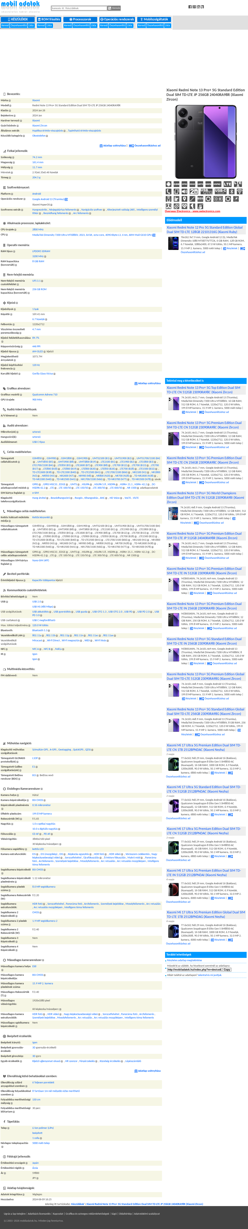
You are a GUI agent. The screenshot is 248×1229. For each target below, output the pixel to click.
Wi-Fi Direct (53, 640)
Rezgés (79, 498)
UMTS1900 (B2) (123, 458)
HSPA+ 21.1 (126, 484)
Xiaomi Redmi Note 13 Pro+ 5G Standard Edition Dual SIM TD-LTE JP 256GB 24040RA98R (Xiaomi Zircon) (144, 1204)
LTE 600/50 (116, 488)
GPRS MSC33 (50, 484)
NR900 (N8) (85, 475)
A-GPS (53, 749)
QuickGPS (78, 749)
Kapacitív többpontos (43, 580)
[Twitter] (203, 7)
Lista (31, 25)
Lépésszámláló (133, 1061)
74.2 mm (37, 157)
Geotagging (64, 749)
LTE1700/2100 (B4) (42, 465)
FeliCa (58, 649)
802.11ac (93, 635)
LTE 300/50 (99, 488)
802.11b (50, 635)
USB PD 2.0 (143, 611)
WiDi (87, 640)
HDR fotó (99, 854)
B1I (34, 775)
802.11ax (108, 635)
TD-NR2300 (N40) (42, 479)
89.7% (35, 338)
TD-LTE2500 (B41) (91, 472)
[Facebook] (191, 7)
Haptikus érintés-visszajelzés (47, 130)
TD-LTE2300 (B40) (66, 472)
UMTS (73, 484)
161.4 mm (37, 162)
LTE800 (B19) (69, 468)
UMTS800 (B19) (87, 461)
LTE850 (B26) (108, 468)
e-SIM (35, 493)
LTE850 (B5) (64, 465)
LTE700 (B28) (127, 468)
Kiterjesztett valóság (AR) (121, 209)
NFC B (47, 649)
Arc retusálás (108, 861)
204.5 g (36, 177)
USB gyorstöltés (62, 611)
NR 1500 (131, 488)
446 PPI (36, 346)
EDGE (62, 484)
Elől (34, 966)
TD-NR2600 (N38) (143, 475)
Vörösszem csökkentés (138, 854)
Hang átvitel (39, 498)
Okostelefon (38, 135)
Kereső (5, 25)
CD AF (35, 834)
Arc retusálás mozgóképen (131, 861)
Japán (35, 1163)
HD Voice (115, 498)
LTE (52, 488)
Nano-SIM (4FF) (40, 560)
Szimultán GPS (40, 749)
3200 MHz (38, 256)
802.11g (64, 635)
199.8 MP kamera (42, 813)
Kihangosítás (91, 498)
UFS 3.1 (36, 280)
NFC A (35, 649)
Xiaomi (36, 100)
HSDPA (111, 484)
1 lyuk (35, 309)
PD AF (47, 834)
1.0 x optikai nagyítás (43, 824)
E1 (33, 766)
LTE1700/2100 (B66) (116, 472)
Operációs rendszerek (119, 19)
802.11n (78, 635)
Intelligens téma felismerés (79, 907)
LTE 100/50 (65, 488)
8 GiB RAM (38, 261)
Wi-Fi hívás (100, 640)
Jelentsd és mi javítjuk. (210, 975)
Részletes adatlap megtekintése (184, 960)
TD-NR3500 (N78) (141, 479)
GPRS (35, 484)
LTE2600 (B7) (83, 465)
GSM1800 (66, 458)
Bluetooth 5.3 (39, 630)
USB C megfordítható (43, 620)
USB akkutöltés (40, 611)
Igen (34, 654)
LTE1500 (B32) (147, 468)
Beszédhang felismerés (55, 213)
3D (33, 1047)
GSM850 (37, 458)
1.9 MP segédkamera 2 (44, 921)
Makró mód (133, 857)
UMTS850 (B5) (45, 461)
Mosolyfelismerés (89, 861)
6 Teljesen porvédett (43, 1082)
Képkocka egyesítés (78, 854)
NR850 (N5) (48, 475)
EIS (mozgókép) (49, 854)
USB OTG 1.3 (99, 611)
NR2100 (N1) (139, 472)
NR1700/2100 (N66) (91, 479)
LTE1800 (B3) (146, 461)
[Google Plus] (195, 7)
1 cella (35, 1138)
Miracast (37, 640)
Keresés (116, 8)
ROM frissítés (51, 19)
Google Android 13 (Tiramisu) (48, 199)
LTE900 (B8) (101, 465)
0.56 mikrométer (41, 805)
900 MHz (37, 399)
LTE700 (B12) (120, 465)
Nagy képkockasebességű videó (81, 1014)
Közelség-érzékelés (110, 1061)
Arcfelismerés (46, 861)
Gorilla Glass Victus (42, 373)
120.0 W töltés (40, 625)
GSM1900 (82, 458)
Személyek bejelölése (66, 861)
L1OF (35, 758)
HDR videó (115, 854)
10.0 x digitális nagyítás (45, 829)
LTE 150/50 (82, 488)
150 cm (36, 1099)
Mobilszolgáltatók (156, 19)
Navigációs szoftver (91, 209)
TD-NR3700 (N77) (117, 479)
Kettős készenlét (41, 517)
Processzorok (82, 19)
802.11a (36, 635)
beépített (37, 1133)
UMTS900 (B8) (66, 461)
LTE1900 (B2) (127, 461)
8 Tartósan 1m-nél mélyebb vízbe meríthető (56, 1091)
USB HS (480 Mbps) (42, 606)
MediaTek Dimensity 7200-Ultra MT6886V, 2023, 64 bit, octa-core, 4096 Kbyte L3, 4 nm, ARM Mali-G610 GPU (92, 235)
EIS (34, 854)
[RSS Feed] (199, 7)
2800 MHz (38, 229)
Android (36, 193)
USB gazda (81, 611)
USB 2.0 (36, 601)
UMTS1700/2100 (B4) (148, 458)
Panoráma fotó (74, 904)
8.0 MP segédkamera (43, 886)
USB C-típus (38, 442)
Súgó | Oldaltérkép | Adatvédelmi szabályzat (135, 1213)
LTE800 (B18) (50, 468)
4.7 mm (36, 329)
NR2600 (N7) (67, 475)
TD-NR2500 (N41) (66, 479)
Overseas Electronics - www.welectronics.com (192, 211)
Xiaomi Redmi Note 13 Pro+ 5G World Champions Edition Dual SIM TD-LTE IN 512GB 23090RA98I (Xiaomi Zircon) (205, 498)
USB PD (128, 611)
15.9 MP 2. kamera (42, 983)
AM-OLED (37, 351)
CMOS (35, 912)
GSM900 (51, 458)
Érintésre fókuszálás (115, 857)
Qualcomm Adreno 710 (44, 394)
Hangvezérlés (39, 209)
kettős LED (38, 849)
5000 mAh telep (41, 1143)
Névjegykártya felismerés (62, 209)
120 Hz (36, 365)
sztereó (36, 432)
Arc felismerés (81, 213)
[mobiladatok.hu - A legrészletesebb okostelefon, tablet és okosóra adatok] (20, 7)
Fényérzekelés (87, 1061)
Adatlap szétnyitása (114, 145)
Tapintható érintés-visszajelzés (84, 130)
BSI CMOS (37, 800)
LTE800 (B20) (89, 468)
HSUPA (85, 484)
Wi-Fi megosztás (70, 640)
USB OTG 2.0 (115, 611)
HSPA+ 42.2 (140, 484)
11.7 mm (37, 167)
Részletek (232, 248)
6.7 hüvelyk (38, 319)
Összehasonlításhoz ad (147, 145)
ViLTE (136, 498)
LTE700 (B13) (139, 465)
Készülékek (19, 19)
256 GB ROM (39, 289)
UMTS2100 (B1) (100, 458)
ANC (102, 498)
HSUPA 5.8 (100, 484)
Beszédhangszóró (60, 498)
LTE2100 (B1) (108, 461)
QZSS (88, 749)
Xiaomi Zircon (39, 125)
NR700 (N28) (122, 475)
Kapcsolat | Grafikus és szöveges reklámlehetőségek (81, 1213)
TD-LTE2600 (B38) (42, 472)
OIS (61, 854)
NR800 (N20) (103, 475)
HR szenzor (71, 1061)
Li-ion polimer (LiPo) (43, 1128)
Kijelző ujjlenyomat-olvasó (46, 1061)
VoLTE (128, 498)
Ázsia (35, 1168)
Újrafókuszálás (91, 857)
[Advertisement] (124, 58)
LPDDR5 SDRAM (41, 251)
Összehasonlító (19, 25)
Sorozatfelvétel (73, 857)
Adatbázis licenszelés (39, 1213)
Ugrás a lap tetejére (15, 1213)
